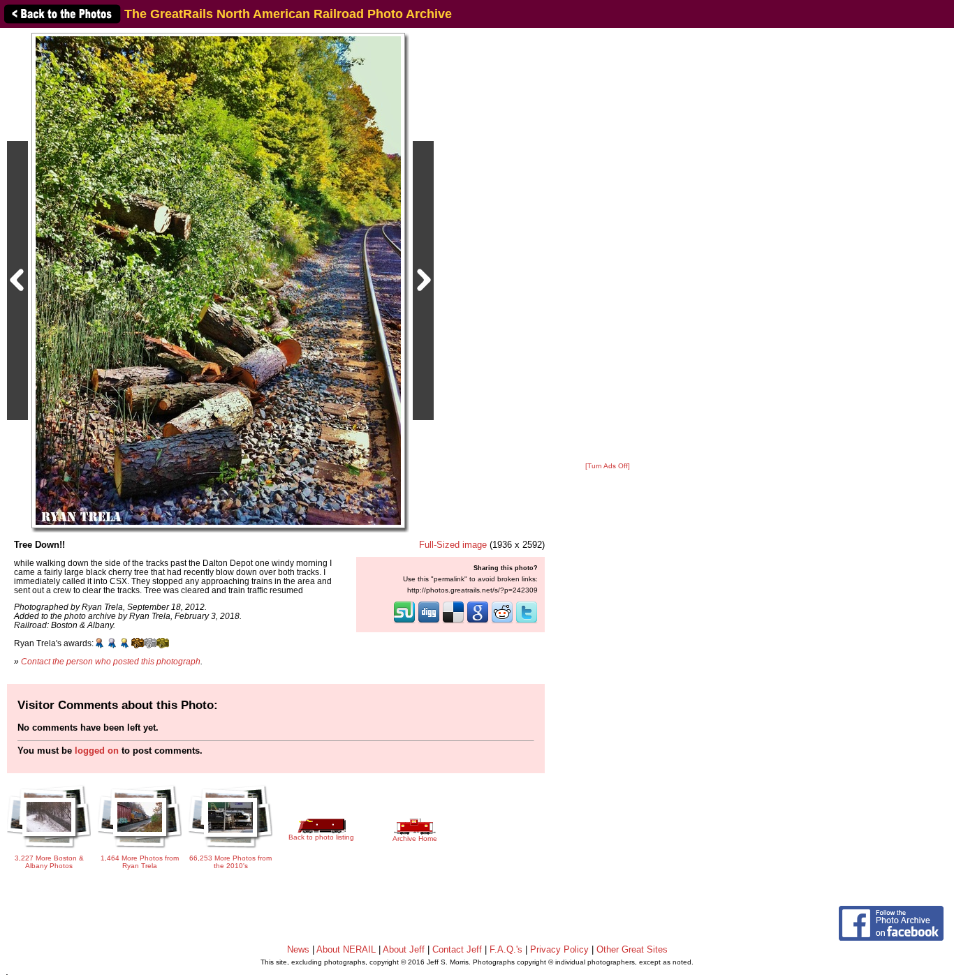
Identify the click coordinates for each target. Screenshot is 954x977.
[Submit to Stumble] (404, 621)
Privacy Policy (559, 949)
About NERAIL (346, 949)
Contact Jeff (457, 949)
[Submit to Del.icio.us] (453, 621)
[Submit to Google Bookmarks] (478, 621)
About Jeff (404, 949)
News (298, 949)
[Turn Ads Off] (607, 466)
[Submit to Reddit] (502, 621)
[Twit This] (526, 621)
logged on (97, 750)
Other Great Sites (632, 949)
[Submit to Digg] (429, 621)
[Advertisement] (607, 245)
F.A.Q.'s (506, 949)
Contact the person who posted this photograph (110, 661)
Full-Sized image (453, 544)
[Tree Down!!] (218, 280)
